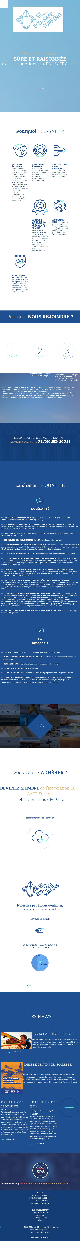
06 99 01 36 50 (43, 986)
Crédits (40, 1220)
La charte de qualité (40, 1201)
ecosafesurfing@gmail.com (40, 1230)
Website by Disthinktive (40, 1238)
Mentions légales (40, 1218)
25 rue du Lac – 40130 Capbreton (40, 946)
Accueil (40, 1193)
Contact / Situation (40, 1213)
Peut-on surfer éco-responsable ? (42, 1106)
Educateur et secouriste (12, 1104)
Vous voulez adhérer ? (40, 1210)
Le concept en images (40, 1203)
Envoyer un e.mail (40, 919)
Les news (40, 1215)
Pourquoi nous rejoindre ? (40, 1198)
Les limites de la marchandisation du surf (42, 1034)
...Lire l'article (16, 1052)
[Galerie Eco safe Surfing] (40, 726)
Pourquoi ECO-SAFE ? (40, 1195)
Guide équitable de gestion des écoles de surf (40, 1067)
